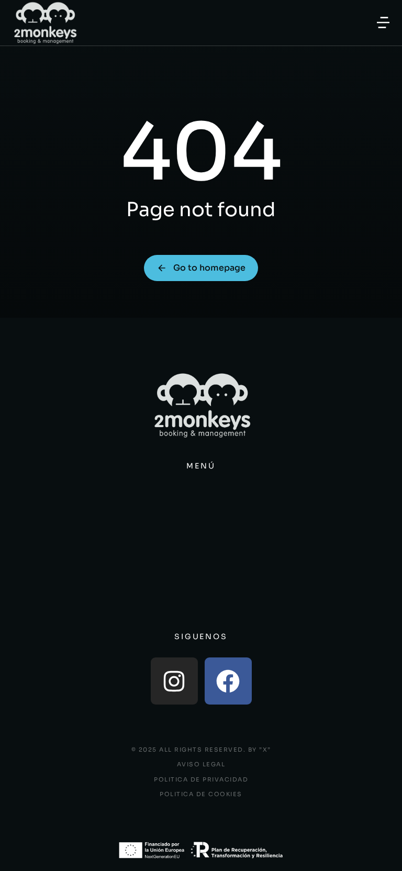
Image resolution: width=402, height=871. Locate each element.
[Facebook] (228, 681)
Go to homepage (209, 267)
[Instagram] (174, 681)
